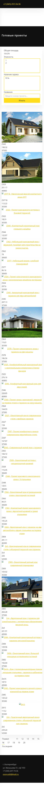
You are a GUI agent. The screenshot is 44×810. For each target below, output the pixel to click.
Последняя (7, 746)
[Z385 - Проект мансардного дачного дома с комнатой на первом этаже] (22, 689)
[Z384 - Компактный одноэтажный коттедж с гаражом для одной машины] (22, 639)
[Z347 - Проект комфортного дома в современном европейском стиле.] (22, 433)
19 (19, 742)
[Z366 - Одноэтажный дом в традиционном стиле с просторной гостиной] (22, 493)
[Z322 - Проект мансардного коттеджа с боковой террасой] (22, 211)
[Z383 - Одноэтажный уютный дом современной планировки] (22, 563)
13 (28, 739)
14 (33, 739)
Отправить (12, 792)
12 (22, 739)
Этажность (8, 57)
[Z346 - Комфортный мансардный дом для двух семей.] (22, 385)
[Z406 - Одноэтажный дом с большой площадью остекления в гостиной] (22, 654)
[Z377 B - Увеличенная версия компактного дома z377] (22, 195)
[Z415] (22, 704)
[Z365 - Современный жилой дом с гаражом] (22, 447)
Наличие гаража (11, 74)
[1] (22, 60)
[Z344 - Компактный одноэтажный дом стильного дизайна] (22, 227)
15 (38, 739)
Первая (5, 739)
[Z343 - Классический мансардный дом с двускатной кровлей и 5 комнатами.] (22, 127)
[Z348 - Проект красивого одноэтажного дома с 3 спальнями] (22, 477)
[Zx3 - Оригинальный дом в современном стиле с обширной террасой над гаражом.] (22, 547)
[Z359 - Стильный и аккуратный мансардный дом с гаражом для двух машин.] (22, 167)
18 (14, 742)
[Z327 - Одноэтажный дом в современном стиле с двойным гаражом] (22, 417)
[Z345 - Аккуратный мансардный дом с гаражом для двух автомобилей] (22, 294)
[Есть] (22, 78)
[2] (22, 63)
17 (8, 742)
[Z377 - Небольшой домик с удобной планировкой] (22, 262)
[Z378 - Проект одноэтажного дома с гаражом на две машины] (22, 350)
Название (8, 92)
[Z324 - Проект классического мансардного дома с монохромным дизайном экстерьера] (22, 278)
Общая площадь (11, 50)
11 (17, 739)
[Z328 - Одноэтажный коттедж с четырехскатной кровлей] (22, 461)
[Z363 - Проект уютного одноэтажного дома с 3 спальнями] (22, 322)
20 (24, 742)
